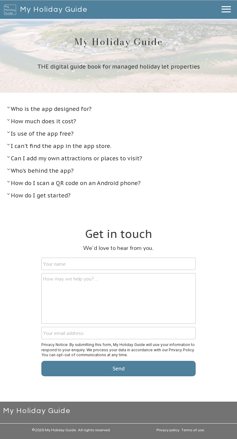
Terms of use (192, 430)
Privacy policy (167, 430)
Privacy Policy (181, 350)
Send (119, 368)
